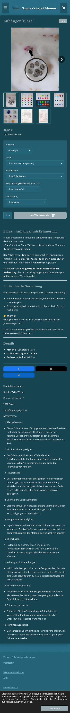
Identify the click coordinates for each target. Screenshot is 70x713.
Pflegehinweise (10, 687)
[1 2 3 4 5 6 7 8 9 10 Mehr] (7, 215)
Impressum (8, 662)
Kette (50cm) (12, 196)
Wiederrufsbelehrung (13, 672)
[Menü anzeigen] (5, 8)
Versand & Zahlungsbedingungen (19, 657)
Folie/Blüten (12, 170)
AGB (5, 678)
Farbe (9, 157)
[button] (10, 100)
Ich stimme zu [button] (54, 708)
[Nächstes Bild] (61, 59)
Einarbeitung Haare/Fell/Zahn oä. (23, 183)
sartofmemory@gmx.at (15, 410)
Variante (10, 144)
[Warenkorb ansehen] (63, 8)
